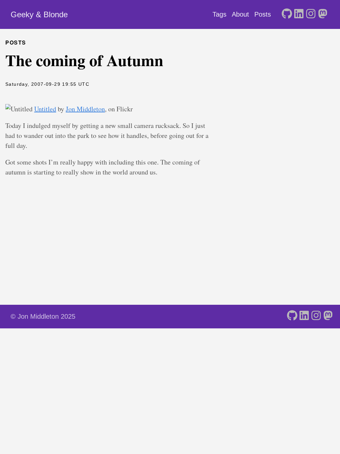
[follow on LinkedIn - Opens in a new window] (299, 14)
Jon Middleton (85, 108)
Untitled (45, 108)
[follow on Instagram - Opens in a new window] (310, 14)
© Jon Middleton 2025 (43, 316)
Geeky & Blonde (39, 14)
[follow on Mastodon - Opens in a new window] (322, 14)
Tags (219, 14)
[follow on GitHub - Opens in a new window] (287, 14)
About (240, 14)
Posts (262, 14)
